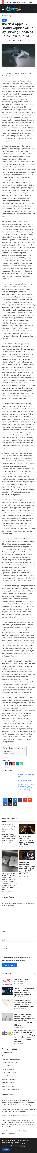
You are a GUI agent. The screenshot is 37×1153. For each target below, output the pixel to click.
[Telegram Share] (17, 763)
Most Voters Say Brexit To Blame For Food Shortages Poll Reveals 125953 (9, 837)
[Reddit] (30, 800)
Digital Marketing (7, 1066)
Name (4, 931)
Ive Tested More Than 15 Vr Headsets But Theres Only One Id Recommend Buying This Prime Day (27, 840)
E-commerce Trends (8, 1069)
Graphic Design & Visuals (9, 1072)
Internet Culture (7, 1076)
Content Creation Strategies (11, 1059)
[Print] (15, 804)
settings (22, 1146)
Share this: (7, 751)
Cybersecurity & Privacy (9, 1062)
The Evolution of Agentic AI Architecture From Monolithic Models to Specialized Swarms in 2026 (24, 991)
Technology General (8, 1086)
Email (4, 940)
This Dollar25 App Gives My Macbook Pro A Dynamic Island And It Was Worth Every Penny (26, 787)
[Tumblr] (20, 800)
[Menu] (3, 9)
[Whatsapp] (21, 763)
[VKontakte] (5, 804)
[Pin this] (13, 763)
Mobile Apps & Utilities (9, 1079)
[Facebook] (5, 800)
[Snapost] (13, 9)
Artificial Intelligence (8, 1052)
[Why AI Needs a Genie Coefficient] (7, 982)
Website (4, 948)
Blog (9, 16)
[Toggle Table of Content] (22, 748)
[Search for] (34, 9)
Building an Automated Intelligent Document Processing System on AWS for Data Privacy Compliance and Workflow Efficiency (24, 1019)
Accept (6, 1149)
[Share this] (6, 763)
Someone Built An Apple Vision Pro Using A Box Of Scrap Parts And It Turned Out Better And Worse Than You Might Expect (27, 868)
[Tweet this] (10, 763)
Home (5, 16)
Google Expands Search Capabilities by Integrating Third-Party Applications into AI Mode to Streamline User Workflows (24, 1004)
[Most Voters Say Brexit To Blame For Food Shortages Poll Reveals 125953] (10, 828)
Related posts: (9, 754)
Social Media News (8, 1082)
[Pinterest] (25, 800)
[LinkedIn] (15, 800)
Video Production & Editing (10, 1089)
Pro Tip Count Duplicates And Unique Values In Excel (18, 1116)
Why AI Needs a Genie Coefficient (22, 980)
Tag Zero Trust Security (25, 780)
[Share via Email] (10, 804)
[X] (10, 800)
